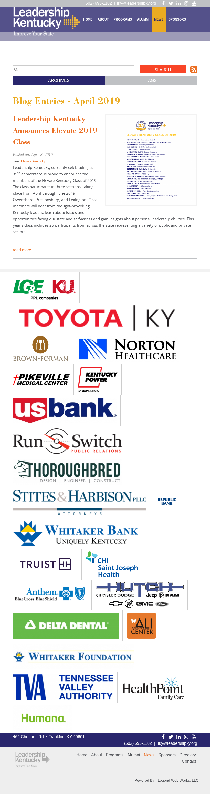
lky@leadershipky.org (136, 3)
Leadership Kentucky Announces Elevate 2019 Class (55, 131)
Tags (151, 80)
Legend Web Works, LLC (178, 780)
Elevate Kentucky (33, 161)
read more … (24, 250)
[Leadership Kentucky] (47, 22)
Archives (59, 80)
